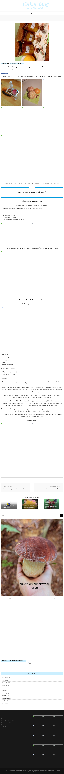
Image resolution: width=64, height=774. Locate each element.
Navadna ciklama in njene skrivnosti (8, 721)
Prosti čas (20, 63)
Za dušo (31, 506)
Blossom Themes (39, 770)
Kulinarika (13, 63)
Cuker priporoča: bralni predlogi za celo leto (10, 723)
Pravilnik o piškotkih (32, 771)
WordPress (48, 770)
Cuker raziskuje (5, 680)
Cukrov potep (5, 682)
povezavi (41, 384)
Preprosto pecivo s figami (6, 725)
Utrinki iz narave (5, 698)
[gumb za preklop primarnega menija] (32, 13)
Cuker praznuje (5, 677)
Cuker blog (36, 4)
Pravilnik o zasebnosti (55, 770)
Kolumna (4, 690)
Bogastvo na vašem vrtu (6, 719)
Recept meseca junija (6, 507)
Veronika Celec (7, 69)
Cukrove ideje (5, 63)
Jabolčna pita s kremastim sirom (8, 727)
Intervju (3, 688)
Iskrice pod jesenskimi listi (28, 507)
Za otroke (4, 703)
